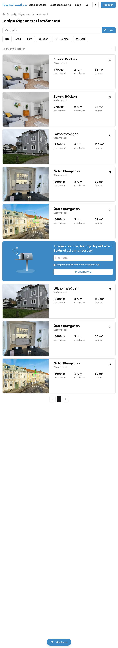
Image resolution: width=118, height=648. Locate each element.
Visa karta (61, 642)
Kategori (43, 38)
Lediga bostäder (37, 4)
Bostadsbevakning (60, 4)
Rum (29, 38)
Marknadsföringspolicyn (86, 264)
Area (18, 38)
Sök (111, 30)
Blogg (78, 4)
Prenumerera (83, 271)
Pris (7, 38)
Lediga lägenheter (20, 14)
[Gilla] (110, 60)
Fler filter (64, 38)
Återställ (80, 38)
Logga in (108, 4)
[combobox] (102, 49)
